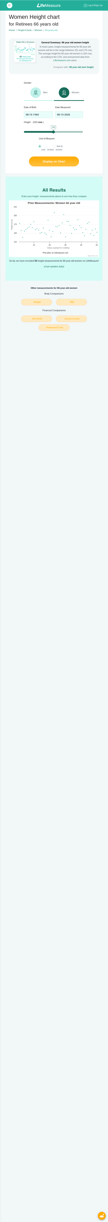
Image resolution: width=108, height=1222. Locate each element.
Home (12, 30)
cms (43, 149)
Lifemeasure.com (61, 60)
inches (50, 149)
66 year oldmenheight (81, 67)
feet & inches (59, 148)
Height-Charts (25, 30)
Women (38, 30)
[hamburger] (9, 5)
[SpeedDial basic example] (102, 1216)
